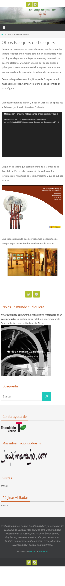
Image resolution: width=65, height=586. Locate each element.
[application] (32, 134)
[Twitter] (29, 4)
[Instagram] (35, 4)
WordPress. (44, 551)
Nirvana (32, 551)
